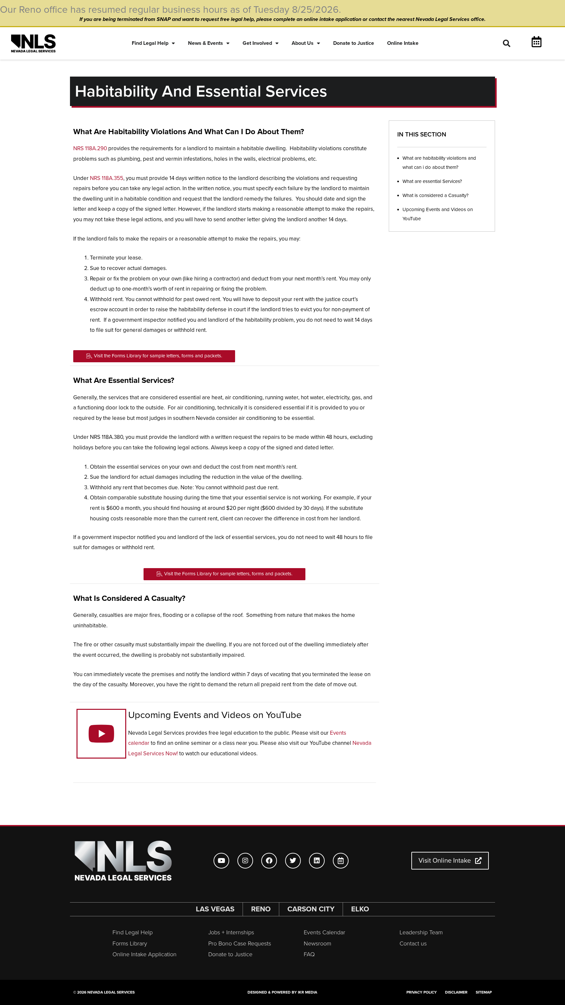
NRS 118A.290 (90, 148)
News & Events (205, 43)
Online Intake (403, 43)
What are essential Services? (432, 181)
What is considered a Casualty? (435, 195)
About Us (303, 43)
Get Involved (257, 43)
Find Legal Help (150, 43)
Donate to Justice (353, 43)
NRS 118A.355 (106, 178)
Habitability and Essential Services (201, 91)
